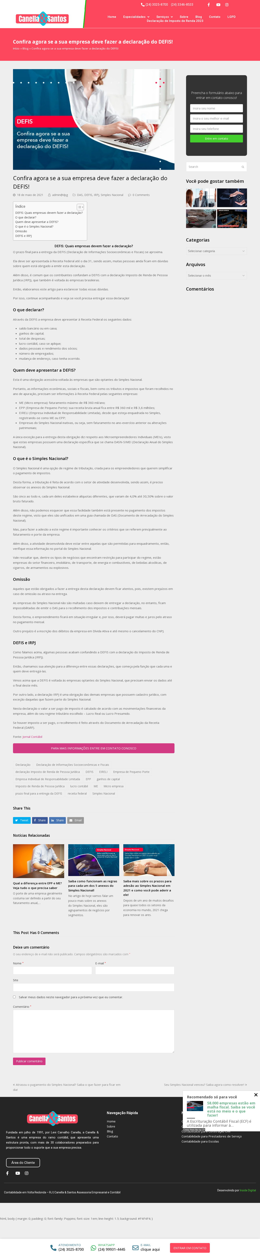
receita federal (77, 793)
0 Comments (141, 195)
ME (96, 786)
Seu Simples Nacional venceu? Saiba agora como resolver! (204, 1085)
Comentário (22, 1007)
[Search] (216, 167)
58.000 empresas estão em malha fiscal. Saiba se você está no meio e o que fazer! (231, 1109)
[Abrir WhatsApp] (249, 1247)
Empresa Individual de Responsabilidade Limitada (47, 779)
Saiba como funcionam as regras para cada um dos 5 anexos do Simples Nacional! (92, 885)
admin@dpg (60, 195)
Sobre (184, 17)
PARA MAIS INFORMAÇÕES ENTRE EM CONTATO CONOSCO (93, 748)
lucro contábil (79, 786)
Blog (198, 17)
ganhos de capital (108, 779)
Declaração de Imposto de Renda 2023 (175, 21)
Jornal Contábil (32, 737)
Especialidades (134, 17)
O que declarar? (25, 217)
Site (15, 980)
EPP (88, 779)
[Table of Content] (80, 207)
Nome (18, 963)
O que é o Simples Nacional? (34, 226)
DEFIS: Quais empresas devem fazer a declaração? (49, 213)
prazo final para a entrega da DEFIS (38, 793)
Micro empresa (114, 786)
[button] (22, 820)
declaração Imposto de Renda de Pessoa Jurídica (47, 772)
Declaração (22, 765)
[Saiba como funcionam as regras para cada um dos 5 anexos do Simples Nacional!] (93, 860)
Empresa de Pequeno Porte (131, 772)
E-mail (100, 963)
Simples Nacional (112, 195)
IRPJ (96, 195)
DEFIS (88, 195)
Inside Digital (248, 1190)
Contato (214, 17)
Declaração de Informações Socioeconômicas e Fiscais (72, 765)
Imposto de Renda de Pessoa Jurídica (40, 786)
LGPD (232, 17)
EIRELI (103, 772)
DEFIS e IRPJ (23, 236)
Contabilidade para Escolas (200, 1141)
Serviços (162, 17)
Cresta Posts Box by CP (194, 1129)
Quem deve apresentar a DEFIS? (36, 222)
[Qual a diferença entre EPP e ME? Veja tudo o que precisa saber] (38, 861)
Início (16, 48)
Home (112, 17)
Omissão (21, 231)
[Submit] (243, 167)
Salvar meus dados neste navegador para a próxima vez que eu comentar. (71, 997)
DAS (80, 195)
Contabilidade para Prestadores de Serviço (212, 1136)
